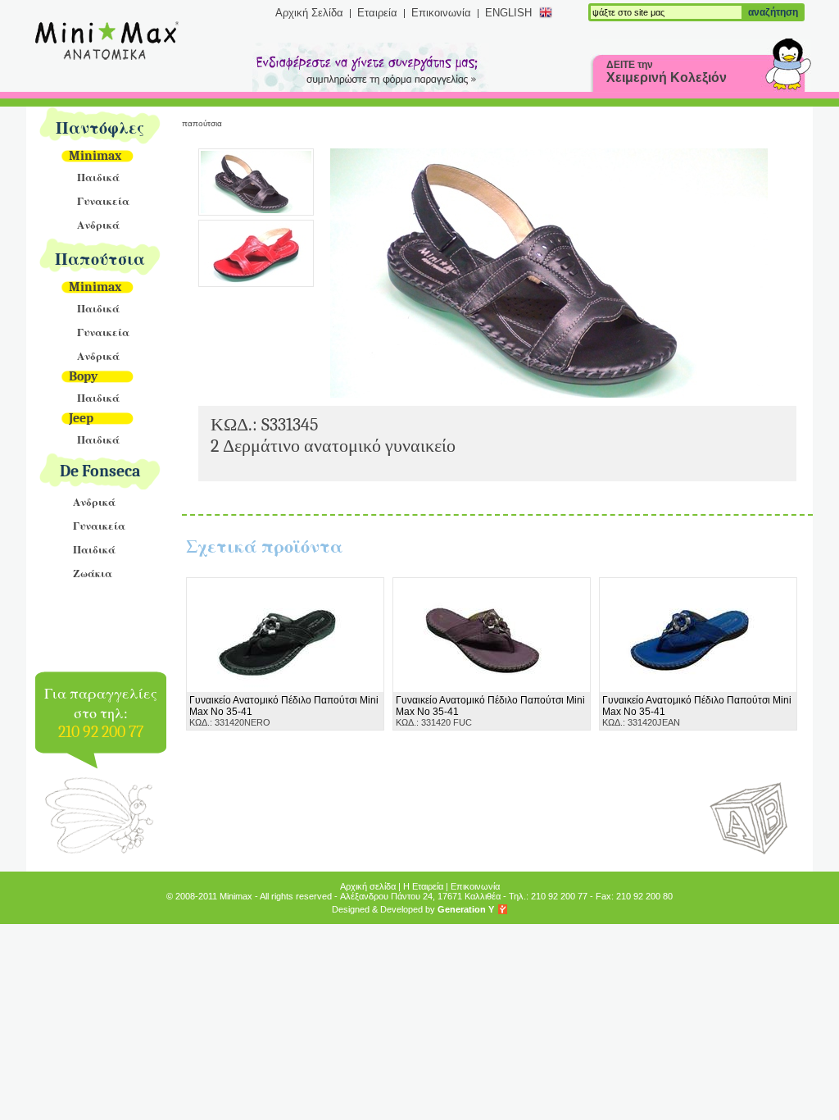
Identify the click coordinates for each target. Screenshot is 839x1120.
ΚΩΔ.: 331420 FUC (490, 710)
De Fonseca (100, 471)
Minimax (95, 155)
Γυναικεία (103, 201)
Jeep (81, 418)
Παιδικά (98, 177)
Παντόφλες (100, 128)
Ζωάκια (92, 573)
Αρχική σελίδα (368, 886)
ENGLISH (508, 13)
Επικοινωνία (441, 13)
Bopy (83, 376)
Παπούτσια (100, 259)
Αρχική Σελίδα (309, 13)
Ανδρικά (98, 225)
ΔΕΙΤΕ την (666, 71)
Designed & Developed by (413, 909)
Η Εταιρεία (423, 886)
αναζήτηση (773, 12)
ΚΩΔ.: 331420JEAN (696, 710)
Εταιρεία (377, 13)
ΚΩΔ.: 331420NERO (284, 710)
